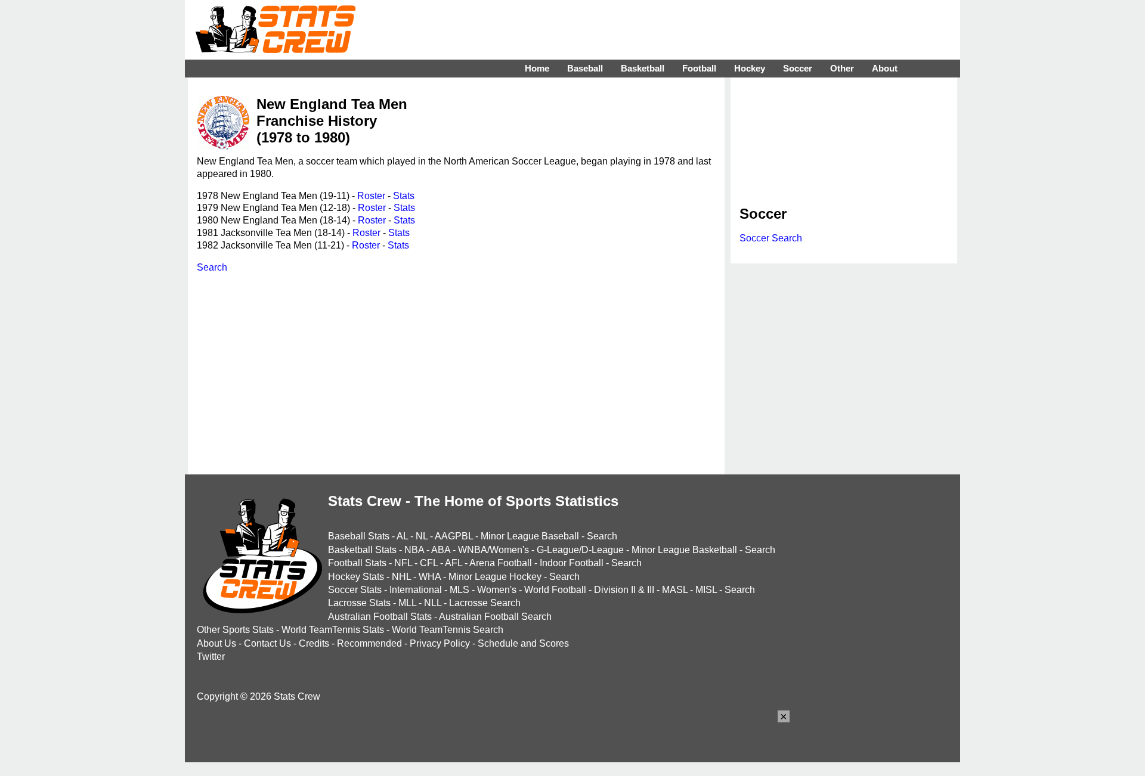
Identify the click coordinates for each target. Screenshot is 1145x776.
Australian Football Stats (380, 617)
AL (402, 536)
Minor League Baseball (530, 536)
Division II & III (624, 590)
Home (537, 68)
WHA (430, 577)
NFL (403, 563)
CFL (429, 563)
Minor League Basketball (684, 550)
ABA (440, 550)
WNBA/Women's (493, 550)
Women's (496, 590)
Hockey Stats (356, 577)
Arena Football (500, 563)
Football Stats (357, 563)
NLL (432, 603)
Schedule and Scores (523, 643)
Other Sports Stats (235, 630)
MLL (407, 603)
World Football (555, 590)
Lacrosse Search (485, 603)
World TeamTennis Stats (332, 630)
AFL (453, 563)
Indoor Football (572, 563)
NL (422, 536)
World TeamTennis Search (447, 630)
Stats (403, 196)
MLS (459, 590)
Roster (371, 196)
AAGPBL (454, 536)
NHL (401, 577)
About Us (216, 643)
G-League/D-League (580, 550)
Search (212, 267)
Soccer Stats (355, 590)
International (415, 590)
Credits (314, 643)
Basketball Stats (362, 550)
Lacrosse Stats (359, 603)
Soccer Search (770, 238)
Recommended (369, 643)
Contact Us (267, 643)
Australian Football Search (495, 617)
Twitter (211, 656)
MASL (675, 590)
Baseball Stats (358, 536)
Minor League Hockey (494, 577)
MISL (706, 590)
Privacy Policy (440, 643)
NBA (414, 550)
